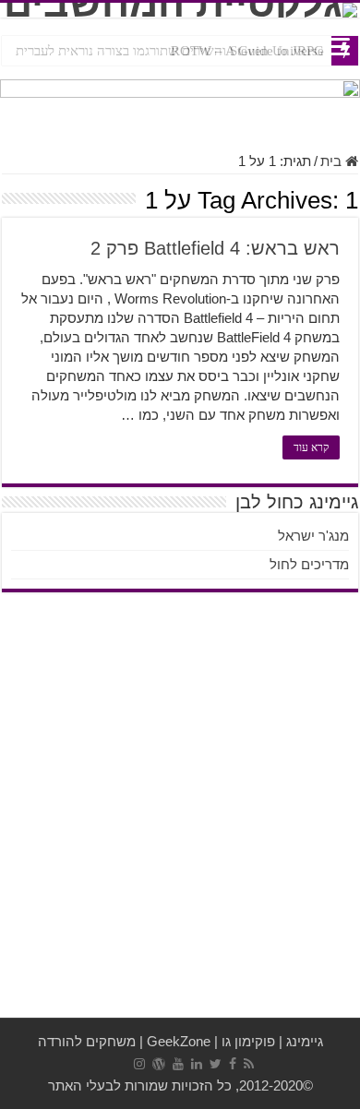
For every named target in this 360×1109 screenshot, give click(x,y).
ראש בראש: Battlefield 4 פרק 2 (215, 248)
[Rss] (249, 1064)
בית (332, 161)
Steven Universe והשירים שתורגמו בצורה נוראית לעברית (170, 50)
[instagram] (139, 1064)
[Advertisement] (180, 819)
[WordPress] (158, 1064)
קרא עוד (311, 447)
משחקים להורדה (87, 1041)
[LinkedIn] (196, 1064)
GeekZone (178, 1041)
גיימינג (304, 1041)
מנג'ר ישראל (313, 535)
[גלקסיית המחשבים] (180, 10)
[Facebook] (232, 1064)
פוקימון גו (248, 1041)
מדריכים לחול (309, 564)
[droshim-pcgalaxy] (180, 105)
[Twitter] (215, 1064)
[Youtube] (178, 1064)
